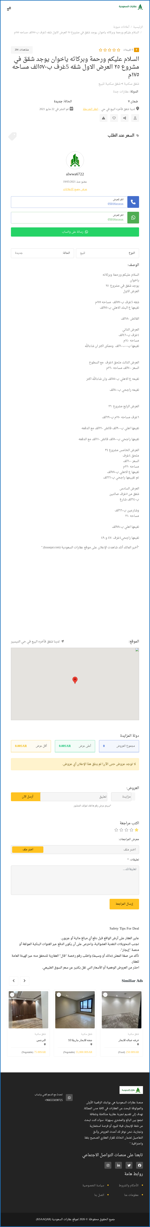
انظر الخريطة (90, 109)
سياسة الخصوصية (93, 1185)
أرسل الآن (27, 796)
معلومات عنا (131, 1195)
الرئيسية (138, 27)
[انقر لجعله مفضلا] (114, 118)
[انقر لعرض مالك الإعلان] (135, 118)
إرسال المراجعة (124, 904)
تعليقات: (133, 859)
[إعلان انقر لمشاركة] (125, 118)
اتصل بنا (99, 1195)
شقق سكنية (131, 84)
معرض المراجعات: (128, 839)
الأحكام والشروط (128, 1185)
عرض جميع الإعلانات (75, 189)
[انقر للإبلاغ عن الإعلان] (103, 118)
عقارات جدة (121, 92)
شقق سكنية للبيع (109, 84)
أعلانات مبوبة (121, 27)
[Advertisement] (75, 601)
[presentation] (24, 981)
